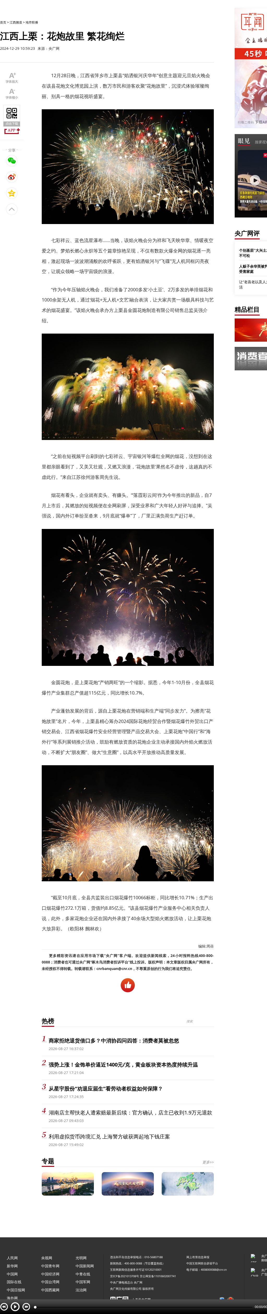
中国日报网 (16, 1289)
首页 (3, 22)
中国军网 (83, 1281)
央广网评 (247, 233)
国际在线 (14, 1281)
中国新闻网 (85, 1265)
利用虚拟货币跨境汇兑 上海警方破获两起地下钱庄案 (109, 1136)
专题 (48, 1160)
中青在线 (83, 1273)
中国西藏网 (50, 1289)
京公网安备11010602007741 (158, 1276)
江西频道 (16, 22)
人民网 (12, 1257)
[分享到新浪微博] (12, 177)
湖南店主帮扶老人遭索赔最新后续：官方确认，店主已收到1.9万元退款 (130, 1112)
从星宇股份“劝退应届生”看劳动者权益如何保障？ (106, 1088)
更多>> (208, 1162)
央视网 (46, 1257)
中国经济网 (50, 1273)
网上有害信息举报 (197, 1257)
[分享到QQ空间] (12, 193)
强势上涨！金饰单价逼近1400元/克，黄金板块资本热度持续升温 (123, 1064)
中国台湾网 (50, 1281)
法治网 (81, 1289)
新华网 (12, 1265)
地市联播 (32, 22)
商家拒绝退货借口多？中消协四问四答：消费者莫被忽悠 (114, 1040)
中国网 (12, 1273)
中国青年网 (50, 1265)
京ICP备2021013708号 (124, 1276)
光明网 (81, 1257)
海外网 (12, 1297)
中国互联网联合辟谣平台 (202, 1263)
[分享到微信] (12, 160)
